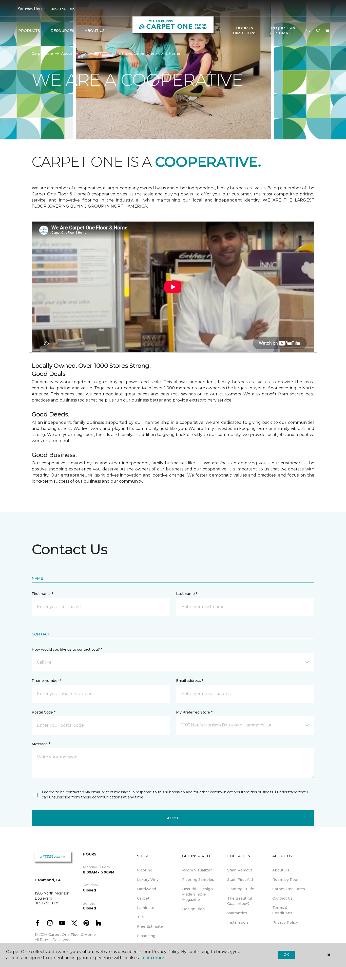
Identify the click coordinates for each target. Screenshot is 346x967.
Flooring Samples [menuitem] (198, 879)
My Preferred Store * (194, 712)
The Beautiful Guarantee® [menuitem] (239, 901)
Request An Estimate (283, 30)
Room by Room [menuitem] (286, 879)
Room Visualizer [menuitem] (197, 870)
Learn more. (152, 957)
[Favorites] (318, 30)
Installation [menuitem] (237, 922)
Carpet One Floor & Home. (72, 934)
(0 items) (327, 30)
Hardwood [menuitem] (146, 889)
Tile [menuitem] (140, 917)
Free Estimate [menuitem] (150, 926)
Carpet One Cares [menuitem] (288, 889)
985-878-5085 (63, 9)
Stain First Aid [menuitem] (240, 879)
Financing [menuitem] (146, 936)
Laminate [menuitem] (145, 907)
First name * (42, 593)
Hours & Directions (244, 30)
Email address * (189, 680)
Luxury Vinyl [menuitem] (148, 879)
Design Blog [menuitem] (193, 909)
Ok (286, 954)
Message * (41, 744)
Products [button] (29, 30)
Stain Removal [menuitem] (240, 870)
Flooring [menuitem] (144, 870)
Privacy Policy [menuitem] (285, 922)
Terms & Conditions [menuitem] (282, 910)
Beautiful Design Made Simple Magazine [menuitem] (197, 894)
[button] (308, 30)
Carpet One (42, 53)
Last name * (186, 593)
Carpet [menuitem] (143, 898)
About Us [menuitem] (280, 870)
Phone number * (46, 680)
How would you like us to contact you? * (67, 649)
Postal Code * (43, 712)
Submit (173, 818)
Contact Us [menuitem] (282, 898)
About (66, 53)
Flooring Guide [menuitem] (240, 889)
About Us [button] (95, 30)
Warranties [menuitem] (237, 913)
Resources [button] (62, 30)
